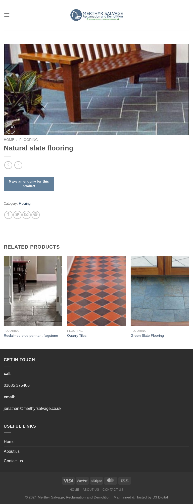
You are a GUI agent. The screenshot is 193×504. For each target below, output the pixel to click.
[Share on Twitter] (17, 215)
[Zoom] (10, 129)
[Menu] (7, 15)
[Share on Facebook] (8, 215)
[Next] (189, 302)
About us (12, 451)
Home (9, 140)
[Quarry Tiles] (96, 291)
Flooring (28, 140)
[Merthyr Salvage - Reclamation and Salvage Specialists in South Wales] (96, 15)
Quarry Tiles (76, 335)
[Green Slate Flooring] (160, 291)
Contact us (13, 461)
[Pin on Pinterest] (35, 215)
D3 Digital (160, 497)
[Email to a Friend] (26, 215)
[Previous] (4, 302)
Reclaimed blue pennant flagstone (31, 335)
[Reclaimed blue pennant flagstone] (33, 291)
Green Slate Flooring (147, 335)
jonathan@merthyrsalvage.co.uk (32, 408)
